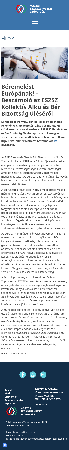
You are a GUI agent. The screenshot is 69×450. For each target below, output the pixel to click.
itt (55, 141)
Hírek (7, 393)
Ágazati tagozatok (46, 389)
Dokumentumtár (13, 400)
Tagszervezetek (44, 395)
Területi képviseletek (48, 399)
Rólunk (8, 389)
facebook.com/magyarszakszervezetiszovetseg (42, 438)
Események (10, 396)
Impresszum (41, 404)
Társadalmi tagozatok (49, 392)
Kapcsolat (9, 403)
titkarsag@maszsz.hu (24, 432)
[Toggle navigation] (34, 21)
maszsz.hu (18, 435)
